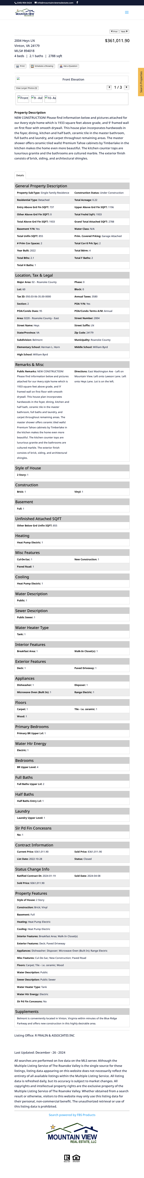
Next (123, 31)
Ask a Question (70, 66)
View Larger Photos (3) (26, 88)
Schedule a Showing (43, 66)
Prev (115, 31)
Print (22, 66)
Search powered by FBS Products (72, 1115)
